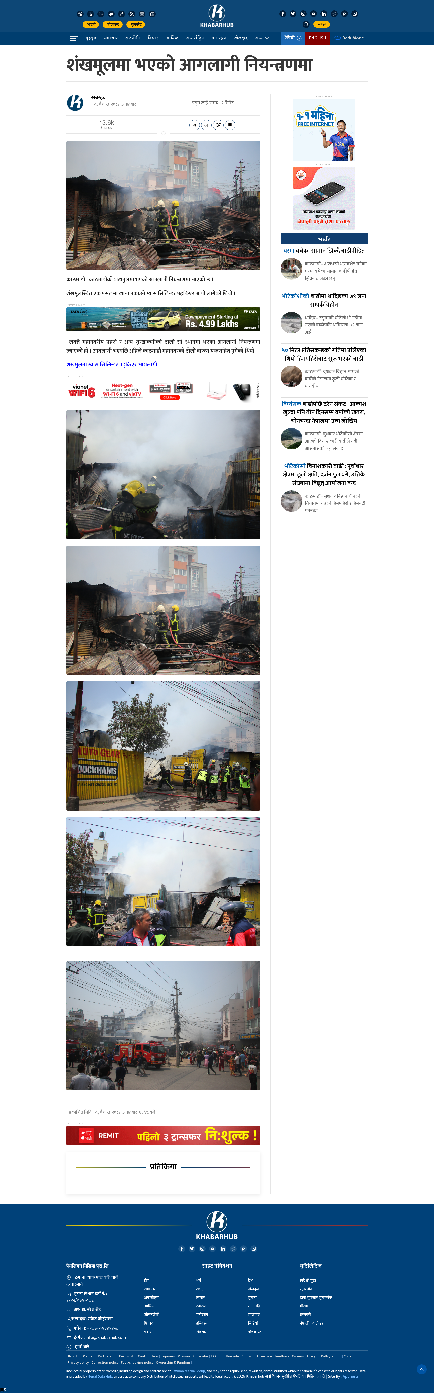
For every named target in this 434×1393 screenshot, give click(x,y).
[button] (306, 24)
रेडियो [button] (291, 38)
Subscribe (200, 1356)
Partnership (107, 1356)
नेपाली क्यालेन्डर (311, 1323)
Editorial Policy (327, 1356)
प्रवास (148, 1332)
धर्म (198, 1280)
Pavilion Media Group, (188, 1371)
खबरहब (98, 97)
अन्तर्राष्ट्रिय (195, 37)
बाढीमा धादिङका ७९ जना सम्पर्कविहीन (324, 300)
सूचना (252, 1297)
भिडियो (91, 24)
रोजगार (201, 1332)
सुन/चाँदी (307, 1289)
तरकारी (305, 1314)
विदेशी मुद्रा (308, 1280)
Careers (298, 1356)
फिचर (148, 1323)
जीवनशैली (151, 1314)
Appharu (350, 1376)
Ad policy (311, 1356)
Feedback (281, 1356)
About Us (72, 1356)
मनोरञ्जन (219, 37)
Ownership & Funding (173, 1362)
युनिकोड (136, 24)
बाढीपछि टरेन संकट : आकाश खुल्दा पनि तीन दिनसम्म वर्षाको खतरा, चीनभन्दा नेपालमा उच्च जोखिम (324, 412)
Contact (247, 1356)
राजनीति (132, 37)
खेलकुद (241, 37)
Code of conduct (350, 1356)
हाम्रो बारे (82, 1347)
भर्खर (324, 239)
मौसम (304, 1306)
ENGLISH (317, 38)
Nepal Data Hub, (100, 1376)
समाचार (111, 37)
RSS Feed (215, 1356)
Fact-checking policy (137, 1362)
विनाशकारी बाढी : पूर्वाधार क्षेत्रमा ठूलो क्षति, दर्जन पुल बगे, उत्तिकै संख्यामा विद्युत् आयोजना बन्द (324, 474)
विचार (153, 37)
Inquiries (168, 1356)
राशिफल (254, 1314)
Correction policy (104, 1362)
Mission (183, 1356)
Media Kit (87, 1356)
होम (146, 1280)
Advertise (264, 1356)
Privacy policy (78, 1362)
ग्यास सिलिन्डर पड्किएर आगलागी (111, 364)
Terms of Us (126, 1356)
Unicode (232, 1356)
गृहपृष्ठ (91, 37)
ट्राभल (200, 1289)
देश (250, 1280)
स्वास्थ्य (201, 1306)
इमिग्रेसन (202, 1323)
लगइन (322, 24)
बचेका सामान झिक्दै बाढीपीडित (324, 251)
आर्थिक (172, 37)
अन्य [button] (259, 37)
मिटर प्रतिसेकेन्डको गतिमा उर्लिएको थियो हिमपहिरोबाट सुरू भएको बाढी (324, 354)
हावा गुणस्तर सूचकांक (316, 1297)
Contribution (148, 1356)
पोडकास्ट (112, 24)
